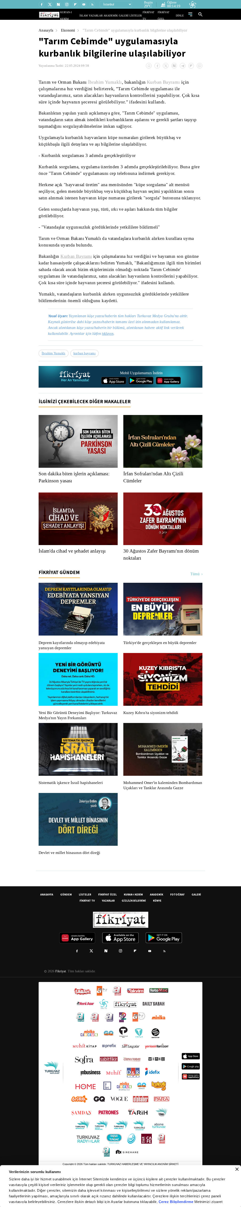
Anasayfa (46, 30)
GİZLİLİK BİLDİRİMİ (134, 925)
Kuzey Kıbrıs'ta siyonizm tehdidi (150, 732)
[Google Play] (141, 399)
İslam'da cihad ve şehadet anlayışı (75, 570)
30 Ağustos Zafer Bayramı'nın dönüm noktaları (154, 573)
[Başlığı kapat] (237, 1169)
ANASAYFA (46, 918)
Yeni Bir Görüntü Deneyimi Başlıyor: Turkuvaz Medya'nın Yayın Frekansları (77, 734)
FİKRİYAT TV (152, 15)
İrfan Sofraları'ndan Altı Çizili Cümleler (154, 496)
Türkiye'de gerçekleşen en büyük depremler (161, 662)
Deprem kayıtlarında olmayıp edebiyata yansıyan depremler (73, 664)
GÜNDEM (66, 918)
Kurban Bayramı (163, 82)
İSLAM (94, 15)
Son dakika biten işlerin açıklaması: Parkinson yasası (77, 496)
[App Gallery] (168, 399)
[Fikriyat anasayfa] (75, 396)
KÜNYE (157, 925)
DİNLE (180, 15)
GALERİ (128, 15)
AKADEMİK (117, 15)
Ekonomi (68, 30)
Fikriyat (60, 996)
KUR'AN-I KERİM (81, 15)
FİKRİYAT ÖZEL (168, 15)
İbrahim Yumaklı (105, 82)
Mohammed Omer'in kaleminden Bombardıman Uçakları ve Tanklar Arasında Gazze (160, 807)
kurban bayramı (86, 372)
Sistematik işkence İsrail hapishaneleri (71, 802)
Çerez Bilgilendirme (176, 1202)
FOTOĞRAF (177, 918)
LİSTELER (138, 15)
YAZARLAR (105, 15)
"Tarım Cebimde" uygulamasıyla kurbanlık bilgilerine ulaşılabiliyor (139, 30)
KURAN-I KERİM (133, 918)
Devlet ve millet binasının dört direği (70, 877)
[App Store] (113, 399)
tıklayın (111, 352)
